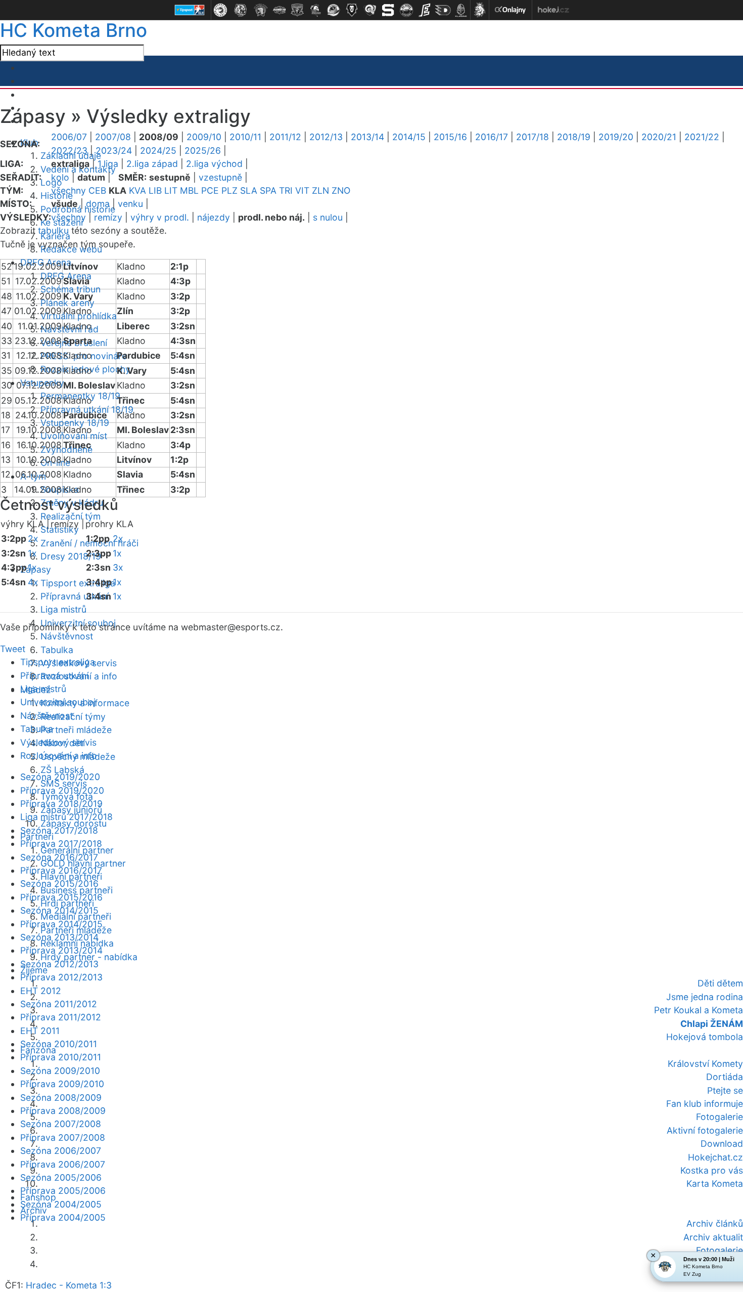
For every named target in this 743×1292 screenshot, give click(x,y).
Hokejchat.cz (715, 1157)
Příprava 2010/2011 (60, 1057)
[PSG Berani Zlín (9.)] (370, 10)
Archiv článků (714, 1223)
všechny (68, 190)
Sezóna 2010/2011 (58, 1044)
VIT (302, 190)
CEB (97, 190)
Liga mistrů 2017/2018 (66, 816)
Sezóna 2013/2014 (59, 937)
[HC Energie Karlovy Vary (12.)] (424, 10)
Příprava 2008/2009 (63, 1110)
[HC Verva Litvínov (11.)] (406, 10)
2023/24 (114, 150)
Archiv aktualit (713, 1237)
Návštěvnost (66, 636)
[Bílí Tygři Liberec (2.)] (240, 10)
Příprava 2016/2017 (61, 870)
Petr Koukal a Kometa (698, 1010)
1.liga (108, 163)
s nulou (328, 217)
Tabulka (56, 649)
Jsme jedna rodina (704, 997)
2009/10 (204, 137)
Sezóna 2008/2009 (61, 1097)
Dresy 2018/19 (70, 556)
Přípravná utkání (74, 596)
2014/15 (409, 137)
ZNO (341, 190)
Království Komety (705, 1063)
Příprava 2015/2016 (61, 897)
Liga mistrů (63, 609)
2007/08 (113, 137)
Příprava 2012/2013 (61, 977)
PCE (210, 190)
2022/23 (69, 150)
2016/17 (491, 137)
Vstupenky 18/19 (74, 422)
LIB (155, 190)
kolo (60, 177)
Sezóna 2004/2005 (61, 1204)
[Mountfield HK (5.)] (297, 10)
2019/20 (615, 137)
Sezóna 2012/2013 (59, 964)
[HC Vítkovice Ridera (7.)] (333, 10)
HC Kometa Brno (73, 30)
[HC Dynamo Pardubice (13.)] (443, 10)
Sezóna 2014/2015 (59, 910)
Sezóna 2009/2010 (60, 1070)
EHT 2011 (40, 1030)
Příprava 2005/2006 (63, 1190)
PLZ (229, 190)
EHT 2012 (40, 990)
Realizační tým (70, 516)
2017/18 (532, 137)
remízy (108, 217)
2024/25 (158, 150)
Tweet (12, 648)
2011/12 (285, 137)
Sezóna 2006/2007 (60, 1150)
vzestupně (220, 177)
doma (98, 203)
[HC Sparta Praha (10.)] (388, 10)
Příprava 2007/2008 (62, 1137)
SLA (248, 190)
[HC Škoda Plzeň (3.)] (261, 10)
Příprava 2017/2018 (61, 843)
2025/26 (202, 150)
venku (130, 203)
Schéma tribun (70, 289)
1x (32, 553)
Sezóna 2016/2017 (59, 857)
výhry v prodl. (159, 217)
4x (33, 582)
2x (33, 538)
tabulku (53, 230)
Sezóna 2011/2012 (58, 1004)
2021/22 (701, 137)
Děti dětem (720, 983)
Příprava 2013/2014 (61, 950)
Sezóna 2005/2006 (61, 1177)
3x (118, 567)
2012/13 (326, 137)
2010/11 (245, 137)
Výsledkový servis (58, 742)
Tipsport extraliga (77, 583)
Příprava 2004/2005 (63, 1217)
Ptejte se (725, 1090)
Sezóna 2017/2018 (59, 830)
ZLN (320, 190)
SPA (268, 190)
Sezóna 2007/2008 (60, 1123)
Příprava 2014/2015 (61, 924)
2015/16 (450, 137)
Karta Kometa (714, 1183)
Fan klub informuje (704, 1103)
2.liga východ (214, 163)
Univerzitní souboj (58, 702)
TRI (286, 190)
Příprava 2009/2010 (62, 1084)
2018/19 (573, 137)
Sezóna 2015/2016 (59, 883)
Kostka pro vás (711, 1170)
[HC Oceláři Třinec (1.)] (220, 10)
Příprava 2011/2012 (60, 1017)
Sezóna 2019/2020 (60, 776)
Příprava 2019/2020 (62, 790)
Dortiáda (724, 1076)
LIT (170, 190)
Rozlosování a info (58, 755)
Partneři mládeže (76, 729)
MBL (189, 190)
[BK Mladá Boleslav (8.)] (352, 10)
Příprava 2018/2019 (61, 803)
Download (722, 1143)
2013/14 (367, 137)
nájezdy (213, 217)
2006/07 (69, 137)
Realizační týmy (73, 716)
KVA (137, 190)
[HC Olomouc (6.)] (315, 10)
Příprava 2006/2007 (62, 1164)
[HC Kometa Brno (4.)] (279, 10)
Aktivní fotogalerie (705, 1130)
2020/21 (658, 137)
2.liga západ (152, 163)
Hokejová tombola (704, 1036)
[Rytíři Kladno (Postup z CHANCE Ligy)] (461, 10)
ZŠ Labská (62, 769)
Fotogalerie (719, 1116)
